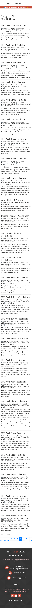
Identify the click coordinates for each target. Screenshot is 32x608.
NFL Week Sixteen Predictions (15, 277)
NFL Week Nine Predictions (13, 25)
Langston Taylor (18, 218)
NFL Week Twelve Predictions (14, 318)
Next (27, 539)
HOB (21, 556)
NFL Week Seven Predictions (14, 62)
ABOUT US (12, 601)
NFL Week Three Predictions (14, 139)
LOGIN (22, 601)
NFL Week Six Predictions (13, 82)
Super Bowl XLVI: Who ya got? (15, 215)
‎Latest (11, 556)
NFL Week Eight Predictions (14, 45)
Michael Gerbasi (15, 28)
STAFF (17, 601)
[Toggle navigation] (29, 3)
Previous (6, 540)
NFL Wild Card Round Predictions (11, 258)
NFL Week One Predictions (13, 178)
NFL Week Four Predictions (13, 119)
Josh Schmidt (12, 30)
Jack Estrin (6, 28)
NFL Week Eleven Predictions (14, 338)
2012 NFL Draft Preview (12, 199)
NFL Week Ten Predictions (13, 360)
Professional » (8, 31)
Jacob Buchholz (8, 202)
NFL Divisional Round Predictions (11, 234)
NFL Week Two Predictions (13, 158)
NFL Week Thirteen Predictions (15, 297)
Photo (17, 556)
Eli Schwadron (12, 220)
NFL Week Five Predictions (13, 99)
